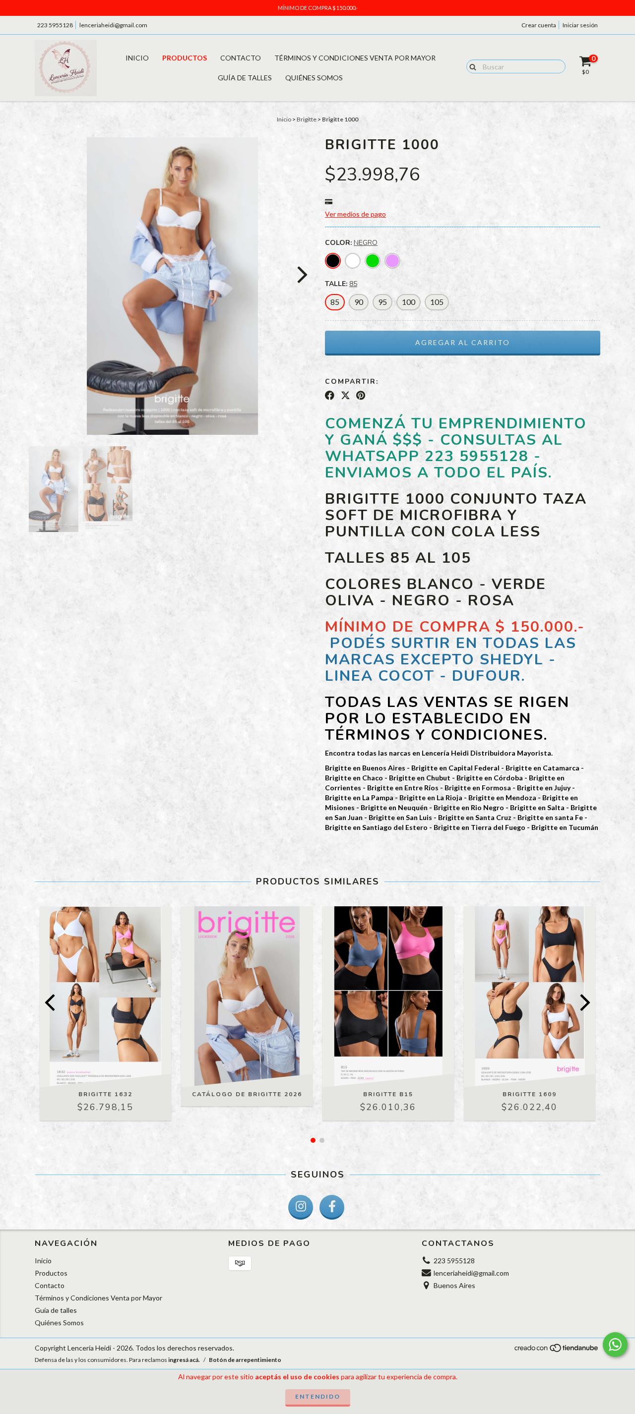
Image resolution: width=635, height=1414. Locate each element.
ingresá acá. (184, 1359)
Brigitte (307, 119)
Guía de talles (245, 77)
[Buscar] (470, 66)
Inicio (137, 58)
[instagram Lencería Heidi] (300, 1207)
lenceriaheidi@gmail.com (113, 25)
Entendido (317, 1396)
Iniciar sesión (580, 25)
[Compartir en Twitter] (345, 396)
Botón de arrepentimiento (245, 1359)
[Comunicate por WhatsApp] (615, 1344)
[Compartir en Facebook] (329, 396)
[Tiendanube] (556, 1350)
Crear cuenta (538, 25)
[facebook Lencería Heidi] (331, 1207)
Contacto (240, 58)
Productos (184, 58)
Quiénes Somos (314, 77)
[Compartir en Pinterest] (360, 396)
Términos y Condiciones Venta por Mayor (355, 58)
